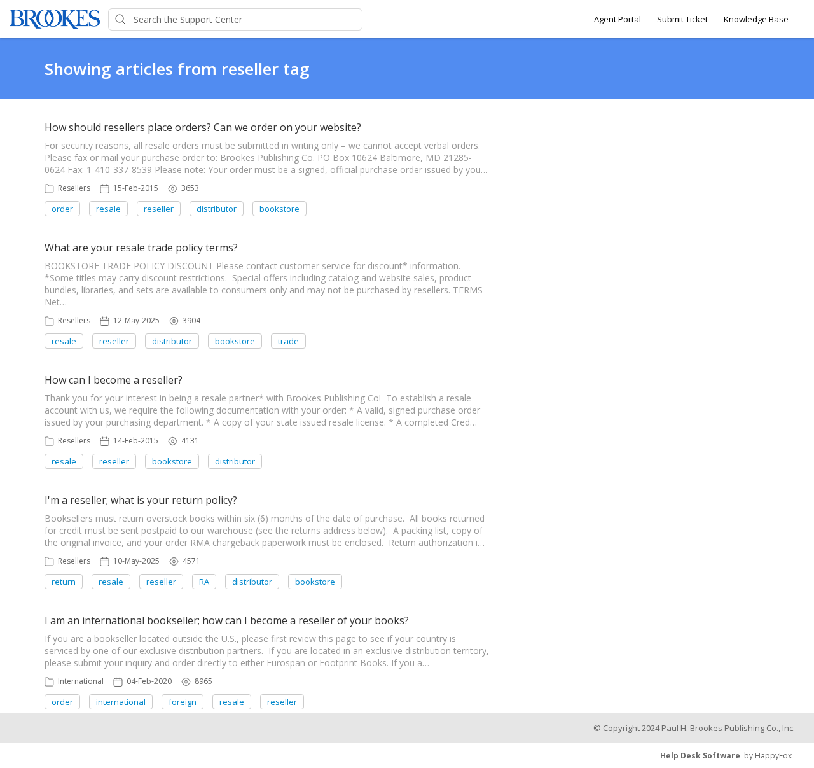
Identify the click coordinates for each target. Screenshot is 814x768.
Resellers (74, 188)
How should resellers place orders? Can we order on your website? (203, 127)
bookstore (279, 208)
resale (108, 208)
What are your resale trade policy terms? (141, 248)
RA (204, 581)
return (64, 581)
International (81, 681)
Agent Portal (617, 19)
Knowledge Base (756, 19)
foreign (183, 702)
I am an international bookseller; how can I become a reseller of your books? (227, 620)
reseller (159, 208)
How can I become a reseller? (114, 380)
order (62, 208)
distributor (217, 208)
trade (288, 341)
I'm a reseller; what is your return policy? (141, 500)
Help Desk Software (700, 755)
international (121, 702)
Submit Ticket (682, 19)
